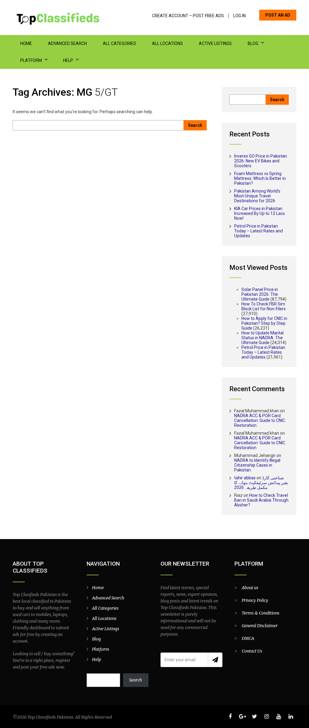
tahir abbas (245, 477)
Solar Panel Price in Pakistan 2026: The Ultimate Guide (259, 294)
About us (250, 587)
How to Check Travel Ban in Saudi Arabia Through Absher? (261, 500)
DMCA (248, 638)
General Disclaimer (260, 625)
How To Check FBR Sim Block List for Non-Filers (263, 306)
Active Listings (215, 43)
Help (68, 60)
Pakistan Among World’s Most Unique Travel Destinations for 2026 (257, 196)
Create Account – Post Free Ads (188, 16)
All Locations (167, 43)
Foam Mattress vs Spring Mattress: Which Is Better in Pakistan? (260, 178)
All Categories (119, 43)
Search (135, 680)
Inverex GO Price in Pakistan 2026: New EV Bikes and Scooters (260, 161)
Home (26, 43)
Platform (31, 60)
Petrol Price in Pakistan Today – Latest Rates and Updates (258, 231)
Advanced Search (67, 43)
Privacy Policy (255, 600)
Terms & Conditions (260, 613)
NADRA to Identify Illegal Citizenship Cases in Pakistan (257, 465)
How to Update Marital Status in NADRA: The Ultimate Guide (262, 337)
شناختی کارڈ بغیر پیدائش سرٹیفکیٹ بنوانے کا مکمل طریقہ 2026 (261, 482)
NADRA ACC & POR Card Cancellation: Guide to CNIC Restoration (259, 420)
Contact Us (252, 651)
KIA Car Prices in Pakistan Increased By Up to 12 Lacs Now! (259, 213)
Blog (253, 43)
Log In (239, 16)
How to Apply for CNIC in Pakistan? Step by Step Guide (264, 323)
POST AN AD (277, 15)
